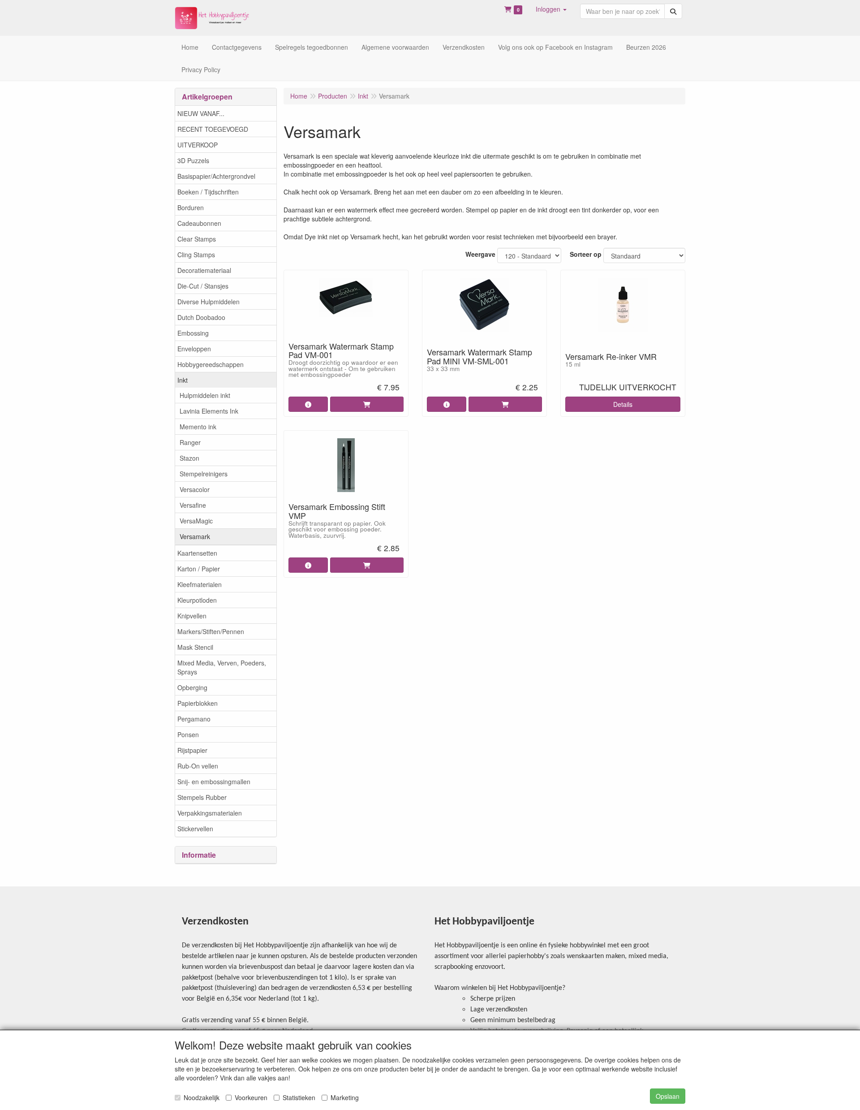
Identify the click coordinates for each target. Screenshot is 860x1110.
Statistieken (299, 1097)
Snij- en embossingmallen (213, 781)
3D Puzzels (193, 160)
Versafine (193, 505)
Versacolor (195, 489)
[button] (551, 9)
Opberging (192, 687)
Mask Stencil (195, 647)
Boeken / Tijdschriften (208, 191)
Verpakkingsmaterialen (209, 812)
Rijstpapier (192, 750)
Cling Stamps (196, 254)
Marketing (345, 1097)
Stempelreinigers (204, 473)
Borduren (190, 207)
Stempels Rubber (202, 797)
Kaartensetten (197, 553)
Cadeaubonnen (199, 223)
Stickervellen (195, 828)
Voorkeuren (251, 1097)
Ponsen (188, 734)
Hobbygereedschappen (210, 364)
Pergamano (194, 718)
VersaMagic (196, 520)
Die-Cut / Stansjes (202, 285)
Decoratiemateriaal (204, 270)
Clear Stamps (196, 238)
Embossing (193, 332)
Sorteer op (586, 254)
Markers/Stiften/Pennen (210, 631)
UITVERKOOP (197, 144)
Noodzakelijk (201, 1097)
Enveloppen (194, 348)
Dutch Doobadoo (201, 317)
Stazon (189, 458)
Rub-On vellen (197, 765)
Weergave (480, 254)
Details (622, 404)
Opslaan (667, 1096)
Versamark (195, 536)
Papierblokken (197, 703)
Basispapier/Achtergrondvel (216, 176)
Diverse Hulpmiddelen (208, 301)
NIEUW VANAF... (200, 113)
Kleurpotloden (197, 600)
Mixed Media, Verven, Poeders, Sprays (221, 667)
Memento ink (198, 426)
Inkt (182, 380)
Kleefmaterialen (199, 584)
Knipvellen (191, 615)
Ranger (190, 442)
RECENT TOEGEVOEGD (212, 129)
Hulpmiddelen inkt (205, 395)
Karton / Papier (198, 568)
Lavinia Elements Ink (209, 410)
